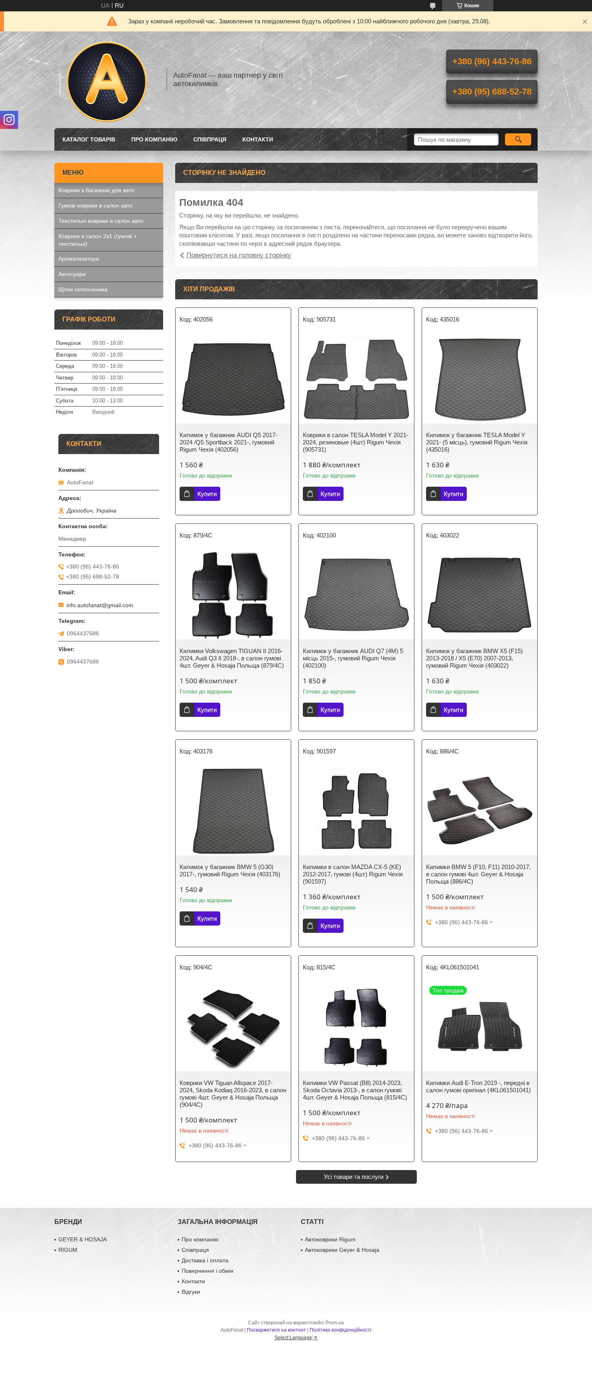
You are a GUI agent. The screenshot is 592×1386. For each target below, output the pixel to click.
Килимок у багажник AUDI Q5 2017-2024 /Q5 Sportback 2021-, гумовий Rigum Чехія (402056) (228, 442)
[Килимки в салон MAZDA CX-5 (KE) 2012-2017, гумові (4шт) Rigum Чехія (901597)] (356, 811)
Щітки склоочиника (83, 289)
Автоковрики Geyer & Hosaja (342, 1250)
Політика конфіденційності (340, 1330)
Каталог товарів (88, 139)
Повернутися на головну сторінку (238, 255)
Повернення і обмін (208, 1271)
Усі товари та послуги (353, 1176)
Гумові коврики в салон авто (95, 205)
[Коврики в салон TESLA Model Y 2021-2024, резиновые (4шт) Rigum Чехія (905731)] (356, 379)
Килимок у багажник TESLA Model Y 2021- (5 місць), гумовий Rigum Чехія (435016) (477, 442)
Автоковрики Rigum (330, 1239)
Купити (207, 493)
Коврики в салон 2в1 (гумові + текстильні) (97, 240)
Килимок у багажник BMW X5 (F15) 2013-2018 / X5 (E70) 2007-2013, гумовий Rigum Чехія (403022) (474, 658)
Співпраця (209, 139)
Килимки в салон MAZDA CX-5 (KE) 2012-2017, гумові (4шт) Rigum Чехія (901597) (353, 874)
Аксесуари (72, 274)
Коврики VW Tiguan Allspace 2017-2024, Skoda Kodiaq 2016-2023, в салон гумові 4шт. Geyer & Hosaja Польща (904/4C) (233, 1093)
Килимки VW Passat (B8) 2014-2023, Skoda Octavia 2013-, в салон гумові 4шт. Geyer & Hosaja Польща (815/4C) (355, 1090)
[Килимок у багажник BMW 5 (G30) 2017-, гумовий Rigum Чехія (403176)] (233, 811)
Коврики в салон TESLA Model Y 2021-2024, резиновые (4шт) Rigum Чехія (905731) (355, 442)
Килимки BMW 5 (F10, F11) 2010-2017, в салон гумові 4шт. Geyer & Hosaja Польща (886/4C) (478, 874)
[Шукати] (518, 139)
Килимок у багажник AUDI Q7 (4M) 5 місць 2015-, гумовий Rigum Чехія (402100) (353, 658)
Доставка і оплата (205, 1260)
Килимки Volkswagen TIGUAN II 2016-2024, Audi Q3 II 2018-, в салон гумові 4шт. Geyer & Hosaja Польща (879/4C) (232, 658)
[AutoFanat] (106, 79)
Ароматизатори (78, 258)
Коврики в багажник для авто (96, 190)
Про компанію (154, 139)
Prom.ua (334, 1323)
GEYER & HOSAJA (82, 1239)
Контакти (257, 139)
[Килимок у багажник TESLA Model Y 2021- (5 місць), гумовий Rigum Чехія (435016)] (479, 379)
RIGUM (67, 1250)
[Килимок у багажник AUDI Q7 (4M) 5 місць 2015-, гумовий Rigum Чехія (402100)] (356, 595)
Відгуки (191, 1291)
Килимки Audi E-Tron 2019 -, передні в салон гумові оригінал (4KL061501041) (478, 1086)
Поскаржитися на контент (276, 1330)
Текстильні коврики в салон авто (100, 221)
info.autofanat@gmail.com (99, 605)
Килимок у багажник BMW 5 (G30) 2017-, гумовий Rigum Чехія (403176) (230, 870)
